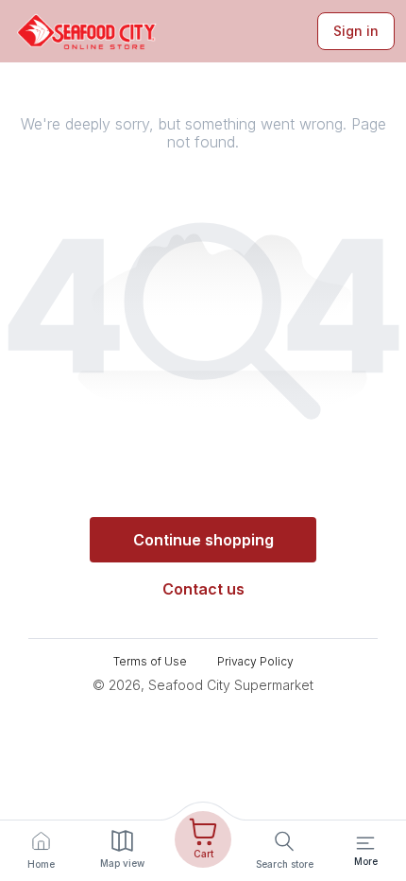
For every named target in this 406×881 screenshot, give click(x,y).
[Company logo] (86, 32)
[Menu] (365, 843)
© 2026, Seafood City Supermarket (203, 685)
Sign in (356, 31)
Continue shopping (203, 539)
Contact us (203, 588)
